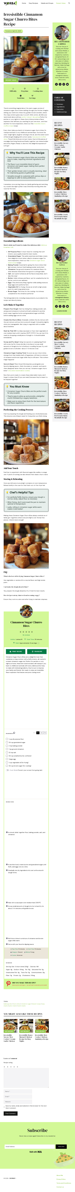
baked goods (8, 1004)
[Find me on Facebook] (56, 84)
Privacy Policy (61, 1179)
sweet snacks (21, 1006)
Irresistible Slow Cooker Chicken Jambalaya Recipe (41, 1037)
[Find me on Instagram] (63, 84)
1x (38, 733)
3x (45, 733)
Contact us (60, 1187)
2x (41, 733)
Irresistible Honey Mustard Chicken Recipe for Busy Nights (26, 1038)
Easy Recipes (33, 3)
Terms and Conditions (64, 1183)
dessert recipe (36, 1004)
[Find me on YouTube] (67, 84)
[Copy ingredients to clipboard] (14, 733)
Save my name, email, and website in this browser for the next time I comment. (26, 1107)
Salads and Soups (47, 3)
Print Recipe (17, 651)
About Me (60, 1175)
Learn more (62, 311)
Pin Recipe (38, 651)
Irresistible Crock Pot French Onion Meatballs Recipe (61, 216)
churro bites (16, 1004)
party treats (12, 1006)
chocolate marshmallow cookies (19, 371)
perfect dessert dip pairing (31, 117)
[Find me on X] (60, 84)
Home (24, 3)
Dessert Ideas (60, 3)
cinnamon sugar (26, 1004)
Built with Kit (36, 1151)
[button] (69, 3)
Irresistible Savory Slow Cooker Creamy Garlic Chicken (10, 1038)
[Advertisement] (26, 688)
